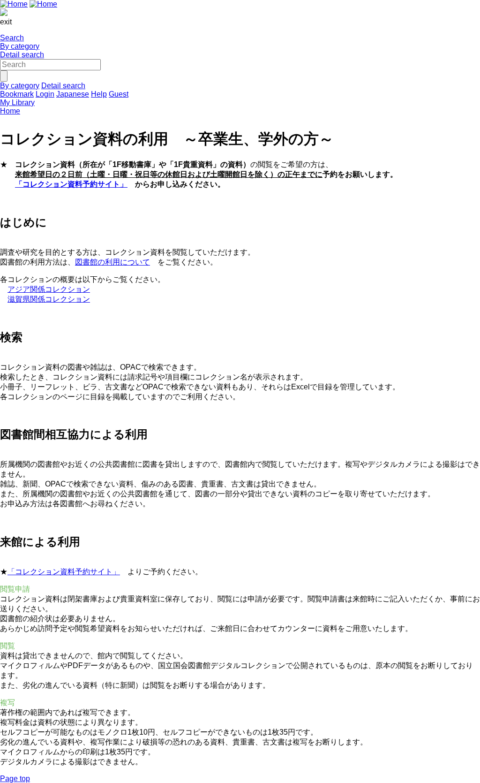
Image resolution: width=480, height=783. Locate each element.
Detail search (22, 55)
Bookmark (17, 94)
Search (12, 38)
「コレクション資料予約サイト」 (71, 184)
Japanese (72, 94)
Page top (15, 779)
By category (19, 46)
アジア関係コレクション (49, 289)
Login (45, 94)
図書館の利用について (112, 262)
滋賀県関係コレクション (49, 299)
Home (10, 111)
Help (99, 94)
